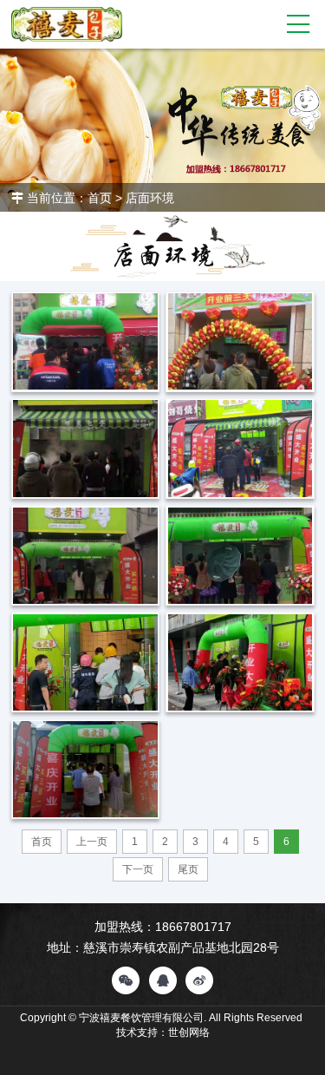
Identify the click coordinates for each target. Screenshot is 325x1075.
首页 (100, 198)
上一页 (91, 842)
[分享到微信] (126, 980)
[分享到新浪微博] (199, 980)
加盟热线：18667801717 (162, 927)
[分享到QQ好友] (163, 980)
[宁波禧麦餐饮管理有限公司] (67, 24)
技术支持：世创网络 (163, 1032)
